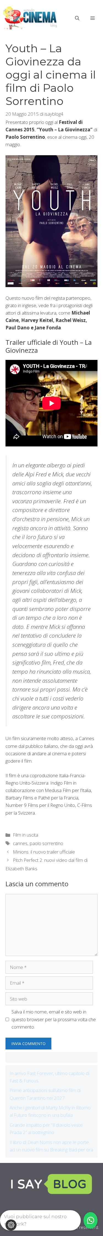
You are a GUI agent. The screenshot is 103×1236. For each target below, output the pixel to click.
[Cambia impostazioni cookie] (10, 1225)
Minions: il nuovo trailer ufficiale (44, 852)
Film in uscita (25, 835)
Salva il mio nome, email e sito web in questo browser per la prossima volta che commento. (54, 1019)
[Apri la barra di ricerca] (77, 18)
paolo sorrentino (46, 843)
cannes (20, 843)
